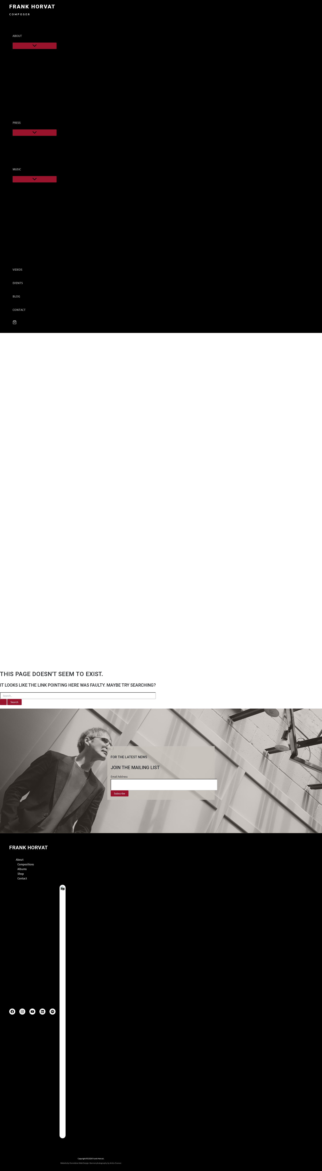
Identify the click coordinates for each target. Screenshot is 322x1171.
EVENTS (18, 283)
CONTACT (19, 310)
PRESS (17, 123)
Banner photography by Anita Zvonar (105, 1163)
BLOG (16, 296)
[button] (24, 36)
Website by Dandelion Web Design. (74, 1163)
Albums (22, 869)
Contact (22, 878)
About (19, 859)
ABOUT (17, 36)
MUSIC (17, 169)
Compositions (25, 864)
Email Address (119, 776)
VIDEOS (17, 269)
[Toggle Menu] (35, 46)
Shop (20, 874)
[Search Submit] (3, 702)
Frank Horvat (32, 6)
